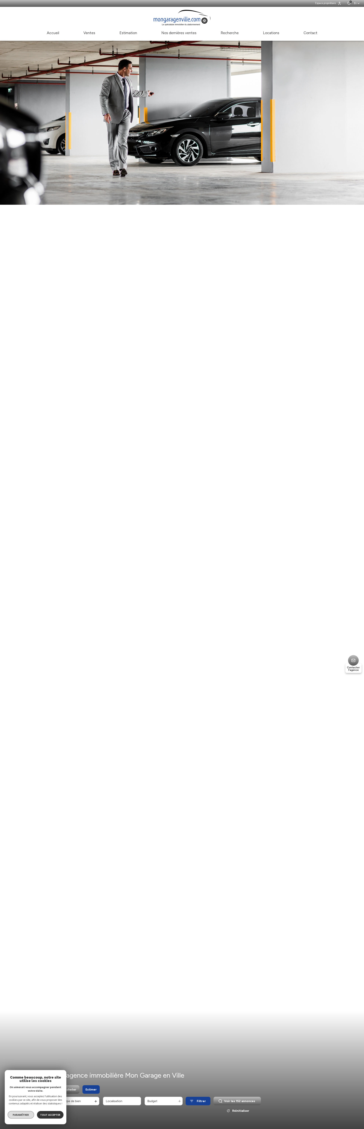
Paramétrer (21, 1114)
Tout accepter (50, 1114)
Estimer (91, 1089)
